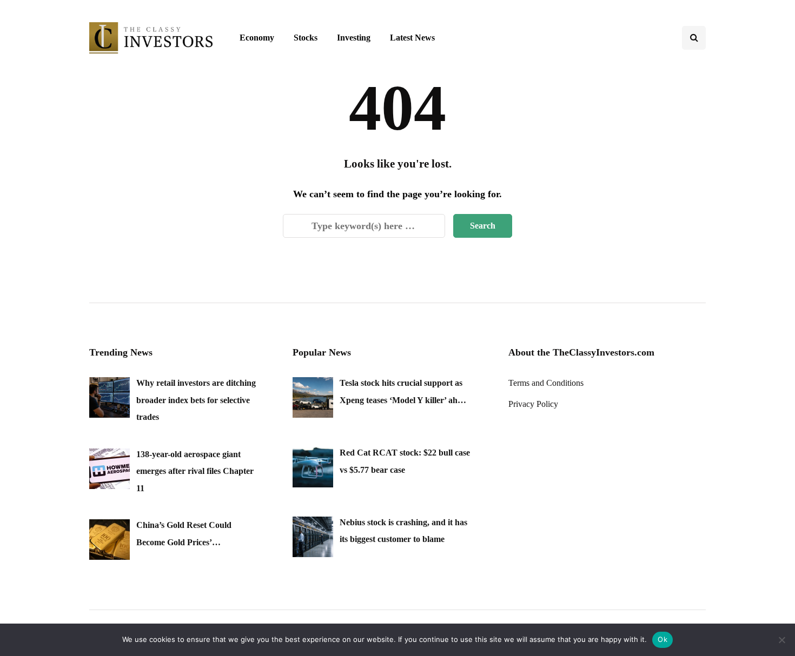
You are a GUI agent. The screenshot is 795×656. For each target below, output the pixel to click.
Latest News (412, 37)
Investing (353, 37)
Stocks (305, 37)
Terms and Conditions (546, 382)
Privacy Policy (533, 404)
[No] (781, 639)
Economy (257, 37)
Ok (662, 639)
